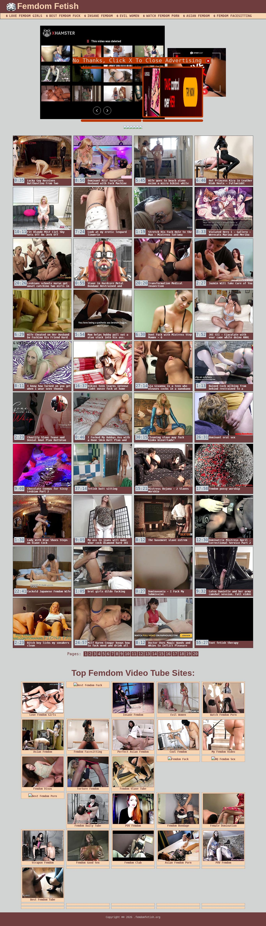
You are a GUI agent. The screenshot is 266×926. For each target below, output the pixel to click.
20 (195, 654)
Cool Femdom (178, 751)
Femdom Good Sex (88, 862)
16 (168, 654)
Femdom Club (133, 862)
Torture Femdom (88, 788)
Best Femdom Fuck (64, 16)
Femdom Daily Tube (88, 825)
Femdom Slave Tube (133, 788)
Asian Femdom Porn (178, 862)
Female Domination (223, 825)
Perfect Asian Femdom (133, 751)
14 (154, 654)
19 (188, 654)
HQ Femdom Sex (225, 759)
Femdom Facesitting (234, 16)
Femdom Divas (42, 788)
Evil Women (129, 16)
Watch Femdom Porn (162, 16)
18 (181, 654)
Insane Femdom (100, 16)
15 (161, 654)
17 (175, 654)
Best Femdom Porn (44, 796)
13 (147, 654)
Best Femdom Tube (42, 899)
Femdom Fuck (179, 759)
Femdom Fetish (48, 6)
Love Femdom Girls (25, 16)
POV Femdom (133, 825)
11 (134, 654)
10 (127, 654)
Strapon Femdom (43, 862)
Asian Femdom (198, 16)
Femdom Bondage (178, 825)
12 (140, 654)
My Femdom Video (223, 751)
